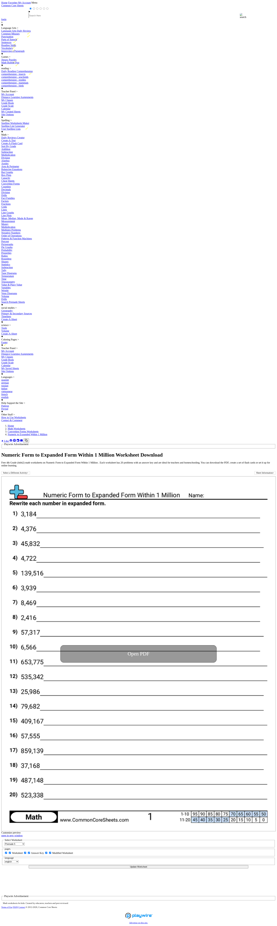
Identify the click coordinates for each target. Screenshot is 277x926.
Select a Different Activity (15, 473)
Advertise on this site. (138, 923)
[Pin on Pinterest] (15, 441)
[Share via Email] (22, 441)
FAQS (15, 907)
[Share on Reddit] (18, 441)
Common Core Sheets (12, 5)
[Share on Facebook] (11, 441)
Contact (21, 907)
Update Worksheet (138, 867)
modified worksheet (62, 853)
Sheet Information (265, 473)
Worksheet (17, 853)
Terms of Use (6, 907)
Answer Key (38, 853)
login (3, 19)
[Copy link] (26, 440)
